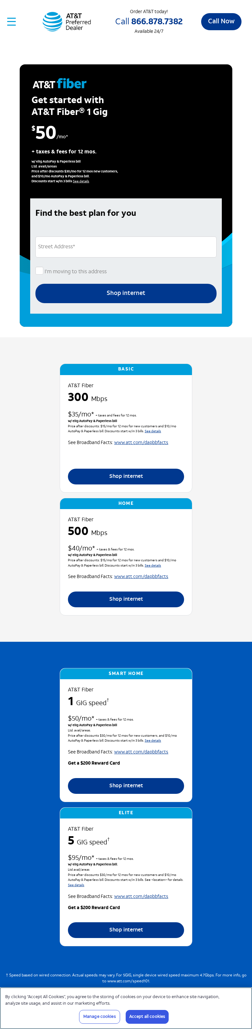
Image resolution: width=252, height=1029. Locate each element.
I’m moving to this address (75, 272)
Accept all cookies (147, 1017)
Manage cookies (99, 1017)
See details (81, 181)
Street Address (56, 247)
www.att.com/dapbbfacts (141, 442)
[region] (126, 1008)
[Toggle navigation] (11, 22)
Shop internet (126, 293)
